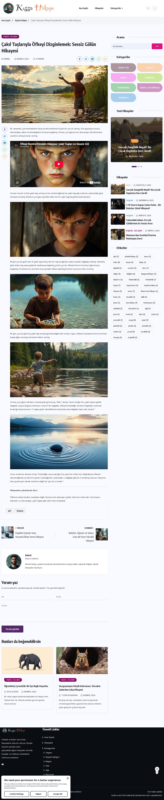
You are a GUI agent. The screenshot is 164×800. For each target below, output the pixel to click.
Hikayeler (99, 8)
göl (9, 511)
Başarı (150, 77)
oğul (148, 308)
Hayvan (117, 291)
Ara (157, 46)
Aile (149, 67)
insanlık (130, 297)
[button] (134, 166)
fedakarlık (150, 279)
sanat (154, 314)
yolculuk (146, 326)
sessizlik (118, 320)
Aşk (123, 77)
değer (116, 274)
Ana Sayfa (83, 8)
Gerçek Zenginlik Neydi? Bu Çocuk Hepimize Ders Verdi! (134, 149)
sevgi (132, 320)
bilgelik (117, 268)
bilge (142, 262)
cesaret (132, 268)
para (116, 314)
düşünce (118, 279)
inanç (116, 297)
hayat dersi (132, 285)
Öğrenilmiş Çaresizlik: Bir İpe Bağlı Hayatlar (26, 686)
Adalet (123, 67)
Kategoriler (116, 8)
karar (116, 302)
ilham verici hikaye (149, 291)
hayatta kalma (151, 285)
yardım (132, 326)
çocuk (131, 331)
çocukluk (145, 331)
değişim (130, 274)
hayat (116, 285)
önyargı (20, 511)
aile (116, 256)
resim (129, 314)
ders (145, 268)
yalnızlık (117, 326)
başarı (129, 262)
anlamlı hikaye (131, 256)
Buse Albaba (12, 692)
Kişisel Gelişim (21, 20)
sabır (142, 314)
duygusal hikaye (148, 274)
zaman (117, 331)
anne (147, 256)
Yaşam (123, 97)
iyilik (144, 297)
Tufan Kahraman (69, 695)
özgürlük (132, 337)
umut (145, 320)
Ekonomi (123, 87)
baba (116, 262)
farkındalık (134, 279)
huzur (131, 291)
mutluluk (117, 308)
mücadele (133, 308)
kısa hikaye (131, 302)
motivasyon (149, 302)
